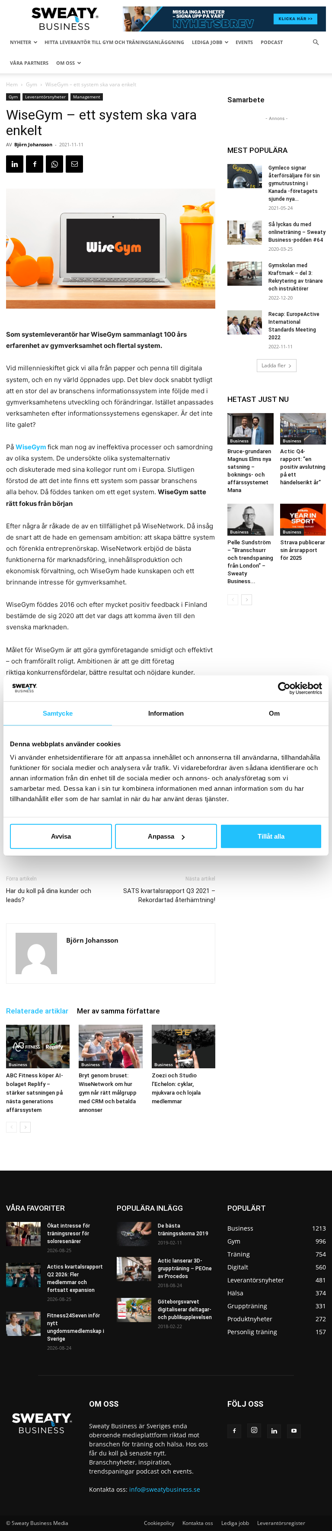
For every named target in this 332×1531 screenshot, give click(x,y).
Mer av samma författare (118, 1011)
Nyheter (20, 42)
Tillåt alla (271, 836)
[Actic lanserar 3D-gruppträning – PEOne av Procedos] (134, 1269)
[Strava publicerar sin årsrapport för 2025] (303, 519)
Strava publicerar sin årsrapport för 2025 (302, 550)
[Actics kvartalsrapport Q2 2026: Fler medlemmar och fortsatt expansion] (23, 1275)
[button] (315, 42)
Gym (31, 84)
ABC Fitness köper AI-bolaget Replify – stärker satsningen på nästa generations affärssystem (34, 1092)
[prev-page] (11, 1127)
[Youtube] (294, 1431)
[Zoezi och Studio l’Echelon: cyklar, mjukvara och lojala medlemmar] (183, 1046)
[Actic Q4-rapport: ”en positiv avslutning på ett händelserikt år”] (303, 429)
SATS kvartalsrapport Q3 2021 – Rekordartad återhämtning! (169, 895)
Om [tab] (274, 713)
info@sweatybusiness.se (164, 1489)
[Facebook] (34, 164)
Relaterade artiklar (37, 1011)
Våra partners (29, 63)
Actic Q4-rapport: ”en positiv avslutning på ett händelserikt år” (303, 467)
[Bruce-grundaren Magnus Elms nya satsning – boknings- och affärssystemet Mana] (250, 429)
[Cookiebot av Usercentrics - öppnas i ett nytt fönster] (284, 688)
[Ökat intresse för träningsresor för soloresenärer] (23, 1234)
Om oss (65, 63)
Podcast (272, 42)
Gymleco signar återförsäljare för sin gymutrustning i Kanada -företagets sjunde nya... (294, 183)
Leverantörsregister (281, 1523)
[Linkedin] (14, 164)
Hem (12, 84)
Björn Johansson (33, 144)
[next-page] (25, 1127)
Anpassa (161, 836)
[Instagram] (254, 1430)
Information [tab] (166, 713)
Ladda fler (274, 365)
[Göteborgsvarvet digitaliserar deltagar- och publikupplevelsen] (134, 1310)
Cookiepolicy (159, 1523)
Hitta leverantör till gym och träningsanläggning (114, 42)
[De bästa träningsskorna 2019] (134, 1234)
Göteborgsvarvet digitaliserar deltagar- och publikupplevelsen (185, 1309)
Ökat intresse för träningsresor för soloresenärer (68, 1233)
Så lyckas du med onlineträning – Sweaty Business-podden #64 (297, 232)
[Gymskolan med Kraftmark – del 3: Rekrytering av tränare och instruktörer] (244, 274)
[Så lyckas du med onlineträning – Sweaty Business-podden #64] (244, 233)
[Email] (74, 164)
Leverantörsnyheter (45, 97)
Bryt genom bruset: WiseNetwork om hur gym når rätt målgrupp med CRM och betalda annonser (108, 1092)
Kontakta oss (197, 1523)
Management (86, 97)
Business (18, 1064)
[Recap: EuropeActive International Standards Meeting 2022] (244, 322)
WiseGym (31, 447)
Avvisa (61, 836)
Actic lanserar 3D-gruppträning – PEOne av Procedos (185, 1268)
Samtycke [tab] (58, 713)
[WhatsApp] (54, 164)
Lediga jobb (207, 42)
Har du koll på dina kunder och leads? (48, 895)
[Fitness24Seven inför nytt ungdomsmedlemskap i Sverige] (23, 1324)
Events (244, 42)
